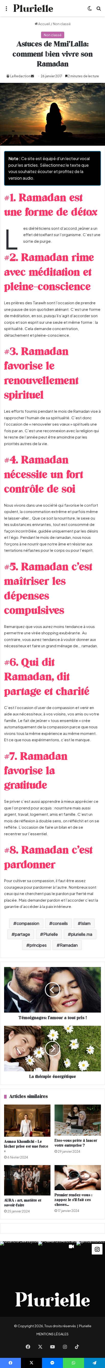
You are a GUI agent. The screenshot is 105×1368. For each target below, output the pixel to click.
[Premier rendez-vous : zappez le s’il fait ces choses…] (78, 1177)
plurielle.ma (81, 934)
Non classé (62, 24)
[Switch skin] (89, 10)
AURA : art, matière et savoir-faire (22, 1203)
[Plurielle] (33, 8)
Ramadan (69, 945)
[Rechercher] (98, 10)
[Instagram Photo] (19, 1260)
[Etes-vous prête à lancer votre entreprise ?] (78, 1120)
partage (22, 934)
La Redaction (20, 76)
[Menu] (6, 10)
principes (38, 945)
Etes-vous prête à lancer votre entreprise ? (76, 1143)
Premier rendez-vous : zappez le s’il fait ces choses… (73, 1199)
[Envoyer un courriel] (32, 76)
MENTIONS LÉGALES (52, 1334)
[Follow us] (97, 1248)
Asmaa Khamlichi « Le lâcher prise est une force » (26, 1146)
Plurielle (50, 934)
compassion (28, 923)
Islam (85, 923)
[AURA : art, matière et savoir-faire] (27, 1180)
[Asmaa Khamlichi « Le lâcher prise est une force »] (27, 1121)
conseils (60, 923)
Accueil (44, 24)
